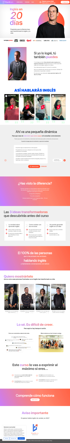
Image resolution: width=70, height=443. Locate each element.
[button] (17, 64)
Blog (33, 2)
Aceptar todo (21, 438)
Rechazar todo (13, 438)
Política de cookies (45, 440)
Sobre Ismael (20, 2)
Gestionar (6, 438)
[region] (14, 433)
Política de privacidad (36, 440)
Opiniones (27, 2)
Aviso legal (28, 440)
